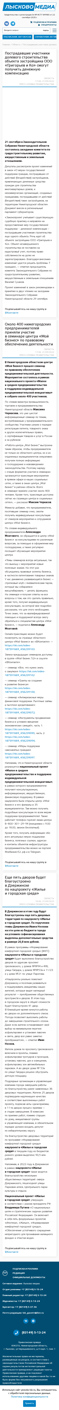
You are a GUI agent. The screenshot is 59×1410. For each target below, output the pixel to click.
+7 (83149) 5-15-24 (32, 1290)
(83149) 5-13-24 (34, 1332)
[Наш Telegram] (33, 1321)
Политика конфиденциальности (29, 1397)
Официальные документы (29, 1277)
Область (49, 78)
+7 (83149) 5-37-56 (26, 1307)
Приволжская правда (29, 7)
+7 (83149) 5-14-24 (29, 1301)
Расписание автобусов (17, 37)
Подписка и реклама (44, 22)
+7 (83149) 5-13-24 (35, 1295)
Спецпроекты (48, 25)
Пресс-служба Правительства (36, 84)
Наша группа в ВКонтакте (6, 23)
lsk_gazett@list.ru (33, 1313)
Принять (29, 1403)
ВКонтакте (11, 313)
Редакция (19, 1273)
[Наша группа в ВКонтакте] (25, 1321)
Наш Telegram (13, 23)
